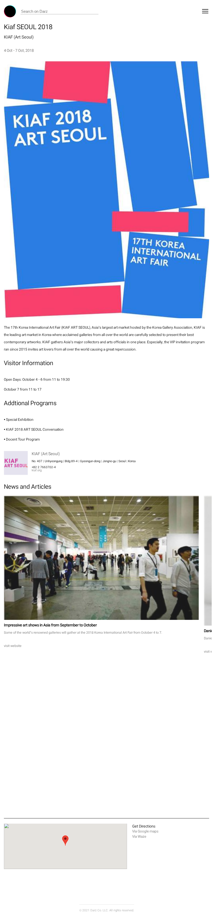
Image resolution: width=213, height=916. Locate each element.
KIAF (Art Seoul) (19, 37)
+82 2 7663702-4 (44, 467)
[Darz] (10, 11)
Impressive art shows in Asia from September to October (50, 625)
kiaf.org (37, 470)
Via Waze (139, 836)
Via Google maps (145, 831)
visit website (13, 645)
